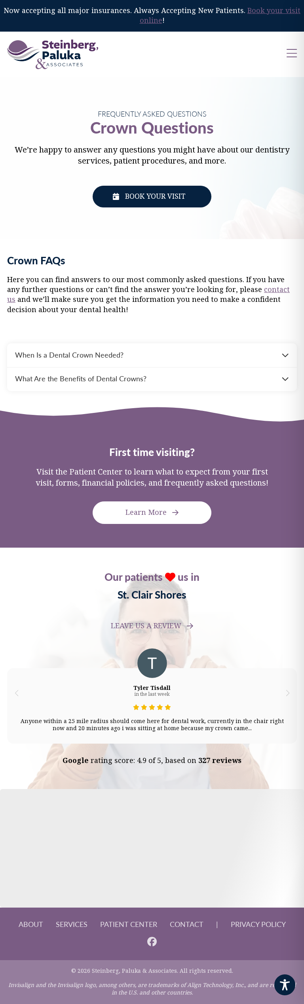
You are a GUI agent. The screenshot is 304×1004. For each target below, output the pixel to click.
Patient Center (128, 924)
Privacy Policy (258, 924)
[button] (16, 693)
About (31, 924)
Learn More (146, 512)
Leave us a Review (146, 626)
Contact (186, 924)
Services (71, 924)
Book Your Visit (155, 196)
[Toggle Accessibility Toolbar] (285, 985)
